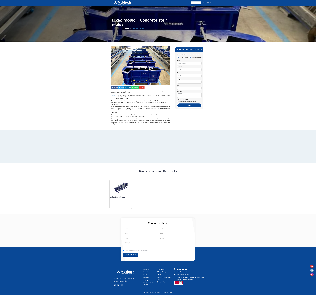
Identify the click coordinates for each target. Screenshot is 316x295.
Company (179, 66)
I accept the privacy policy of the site (187, 101)
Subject (179, 79)
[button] (114, 87)
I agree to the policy (182, 99)
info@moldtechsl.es (183, 275)
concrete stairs (137, 28)
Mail (178, 85)
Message (179, 91)
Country (179, 73)
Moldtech (113, 95)
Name (178, 60)
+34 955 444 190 (182, 271)
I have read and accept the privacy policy (136, 250)
